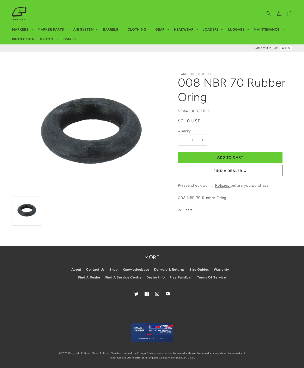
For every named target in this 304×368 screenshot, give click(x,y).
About (76, 269)
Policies (222, 185)
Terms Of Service (211, 277)
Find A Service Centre (123, 277)
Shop (113, 269)
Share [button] (188, 210)
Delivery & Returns (169, 269)
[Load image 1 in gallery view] (26, 210)
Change (285, 48)
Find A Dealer (89, 277)
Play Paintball (181, 277)
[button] (22, 30)
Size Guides (199, 269)
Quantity (184, 131)
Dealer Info (155, 277)
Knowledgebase (136, 269)
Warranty (221, 269)
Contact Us (95, 269)
